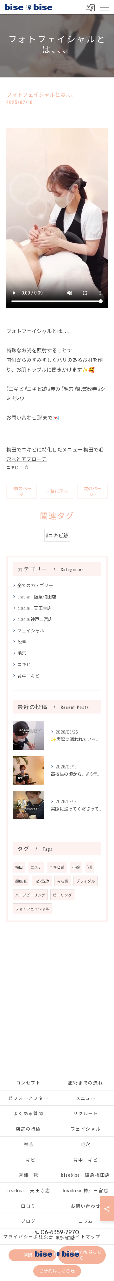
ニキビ (12, 467)
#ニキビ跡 (57, 535)
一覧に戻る (57, 491)
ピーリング (62, 894)
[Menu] (104, 7)
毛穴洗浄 (41, 880)
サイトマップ (86, 1236)
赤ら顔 (62, 880)
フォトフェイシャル (32, 908)
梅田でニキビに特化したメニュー (44, 449)
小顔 (76, 867)
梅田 (19, 867)
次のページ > (92, 491)
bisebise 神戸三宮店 (35, 619)
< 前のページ (21, 491)
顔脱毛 (21, 880)
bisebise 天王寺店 (34, 607)
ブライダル (85, 880)
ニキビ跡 (57, 867)
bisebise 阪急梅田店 (36, 596)
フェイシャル (30, 630)
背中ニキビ (28, 675)
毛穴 (24, 467)
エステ (36, 867)
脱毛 (21, 641)
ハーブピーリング (30, 894)
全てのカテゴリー (35, 585)
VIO (89, 867)
